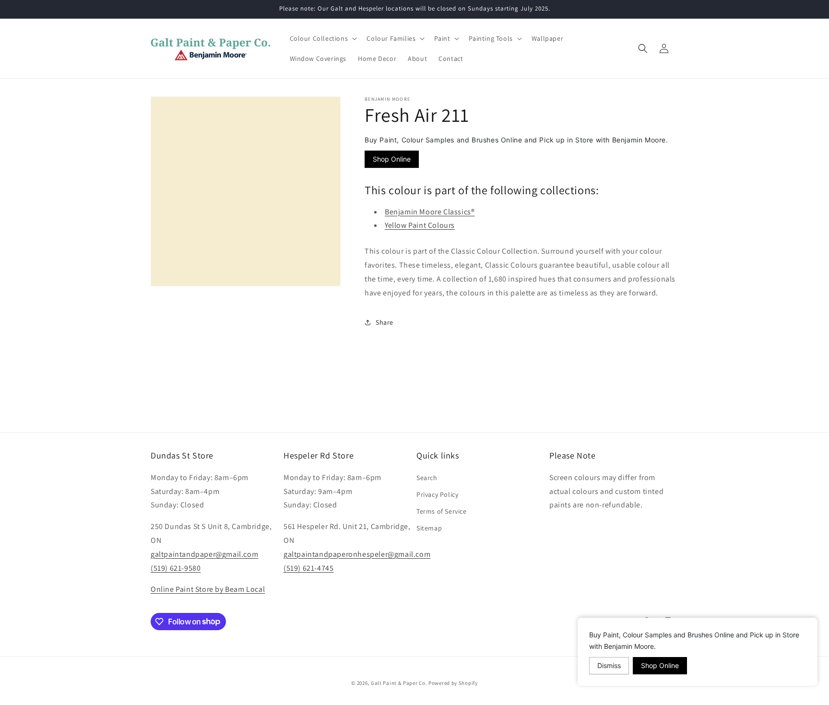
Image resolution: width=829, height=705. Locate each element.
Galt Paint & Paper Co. (399, 683)
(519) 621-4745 (308, 568)
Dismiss (609, 665)
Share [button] (384, 321)
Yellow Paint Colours (420, 225)
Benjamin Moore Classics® (429, 211)
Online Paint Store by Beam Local (208, 589)
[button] (322, 38)
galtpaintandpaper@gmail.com (204, 554)
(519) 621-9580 (176, 568)
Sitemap (429, 528)
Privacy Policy (437, 494)
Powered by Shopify (453, 683)
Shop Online (392, 159)
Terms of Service (441, 511)
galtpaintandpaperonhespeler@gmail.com (357, 554)
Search (427, 477)
